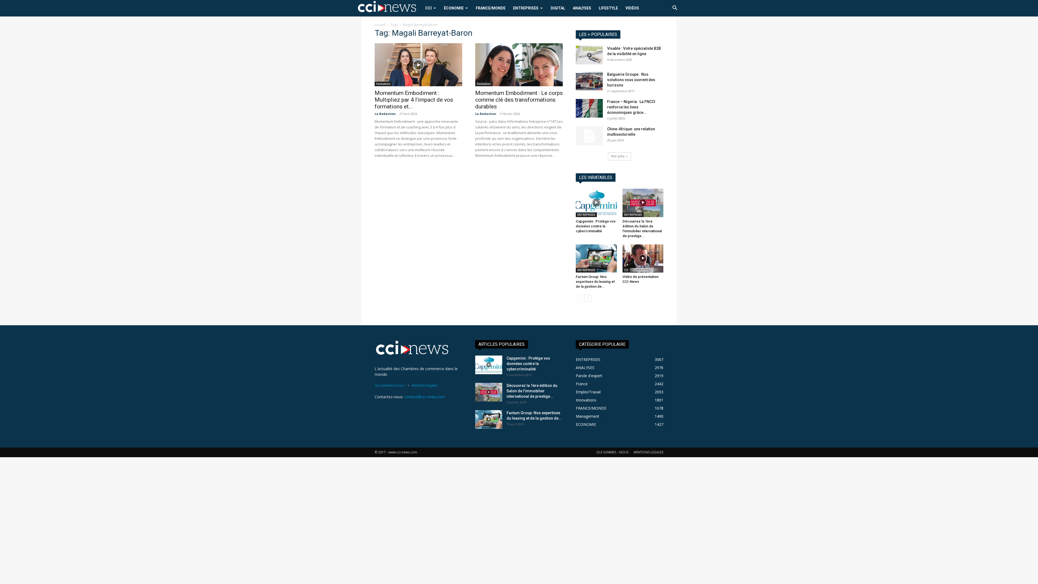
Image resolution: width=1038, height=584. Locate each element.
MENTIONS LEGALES (648, 452)
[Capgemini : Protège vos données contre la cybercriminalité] (596, 203)
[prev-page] (579, 298)
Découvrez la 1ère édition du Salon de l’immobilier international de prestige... (532, 391)
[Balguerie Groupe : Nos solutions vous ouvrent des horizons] (589, 81)
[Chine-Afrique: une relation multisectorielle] (589, 135)
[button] (674, 8)
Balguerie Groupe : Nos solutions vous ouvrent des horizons (631, 79)
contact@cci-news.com (424, 396)
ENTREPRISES (525, 8)
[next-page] (587, 298)
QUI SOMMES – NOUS (612, 452)
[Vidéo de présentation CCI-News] (643, 258)
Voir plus (617, 156)
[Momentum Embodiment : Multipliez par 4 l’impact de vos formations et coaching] (418, 64)
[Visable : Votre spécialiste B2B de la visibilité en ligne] (589, 55)
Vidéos (632, 8)
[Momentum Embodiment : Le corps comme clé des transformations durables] (519, 64)
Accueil (380, 24)
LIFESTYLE (608, 8)
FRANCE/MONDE (490, 8)
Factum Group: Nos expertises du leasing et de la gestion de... (595, 281)
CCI (428, 8)
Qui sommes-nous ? (390, 385)
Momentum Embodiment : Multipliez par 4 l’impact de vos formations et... (414, 100)
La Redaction (385, 114)
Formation (383, 84)
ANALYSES (582, 8)
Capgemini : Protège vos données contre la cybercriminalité (596, 226)
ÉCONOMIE (454, 8)
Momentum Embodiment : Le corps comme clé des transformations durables (519, 100)
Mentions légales (424, 385)
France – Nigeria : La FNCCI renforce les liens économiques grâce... (631, 107)
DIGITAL (558, 8)
